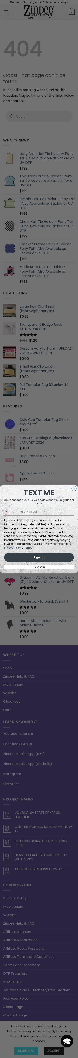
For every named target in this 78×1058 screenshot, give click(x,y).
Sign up (39, 557)
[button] (67, 1041)
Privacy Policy (12, 548)
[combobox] (9, 511)
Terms (28, 548)
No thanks (39, 567)
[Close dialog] (74, 488)
